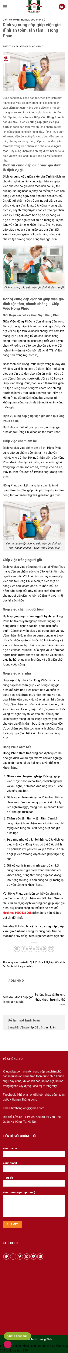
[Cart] (62, 7)
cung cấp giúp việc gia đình (32, 176)
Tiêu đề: (8, 1177)
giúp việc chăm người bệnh (32, 616)
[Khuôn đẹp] (34, 6)
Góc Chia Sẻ (37, 20)
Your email (10, 1163)
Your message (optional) (19, 1192)
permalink (27, 966)
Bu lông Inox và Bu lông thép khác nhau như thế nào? (50, 999)
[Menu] (5, 6)
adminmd (37, 46)
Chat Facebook (17, 1336)
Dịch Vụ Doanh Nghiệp (16, 20)
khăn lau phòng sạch (36, 1346)
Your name (10, 1148)
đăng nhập (27, 1027)
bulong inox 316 (17, 1350)
